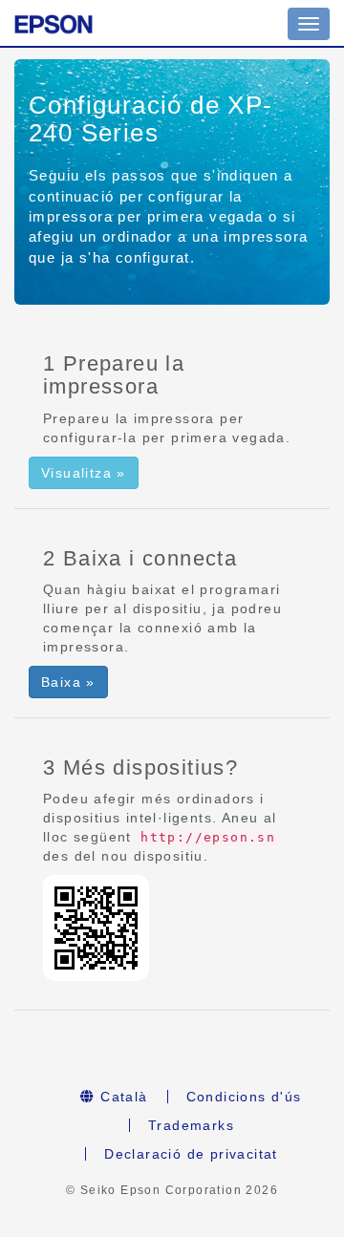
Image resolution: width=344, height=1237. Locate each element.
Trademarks (191, 1125)
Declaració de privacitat (191, 1154)
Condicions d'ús (244, 1096)
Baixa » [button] (68, 682)
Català (122, 1096)
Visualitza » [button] (83, 472)
